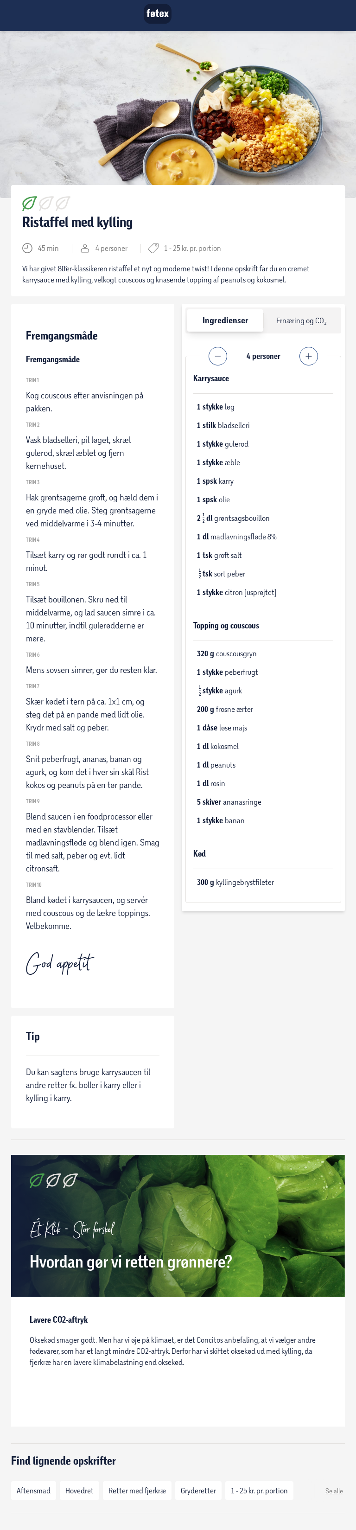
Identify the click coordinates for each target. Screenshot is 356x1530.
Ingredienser (225, 320)
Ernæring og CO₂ (301, 320)
